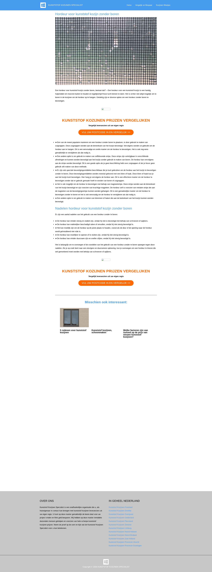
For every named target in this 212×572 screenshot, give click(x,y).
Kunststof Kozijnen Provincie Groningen (125, 546)
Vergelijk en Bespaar (143, 5)
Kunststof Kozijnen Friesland (120, 507)
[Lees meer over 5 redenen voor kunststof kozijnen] (74, 318)
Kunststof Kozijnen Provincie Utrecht (124, 542)
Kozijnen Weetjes (163, 5)
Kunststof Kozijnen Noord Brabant (123, 535)
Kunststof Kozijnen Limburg (120, 528)
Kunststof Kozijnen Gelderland (121, 518)
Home (129, 5)
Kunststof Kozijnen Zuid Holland (122, 539)
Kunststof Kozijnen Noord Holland (122, 532)
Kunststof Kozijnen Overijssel (121, 514)
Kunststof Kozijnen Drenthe (120, 511)
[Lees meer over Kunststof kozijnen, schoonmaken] (106, 318)
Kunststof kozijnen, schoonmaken (102, 331)
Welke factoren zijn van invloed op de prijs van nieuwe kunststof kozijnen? (135, 333)
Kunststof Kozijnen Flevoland (121, 521)
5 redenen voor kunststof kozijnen (73, 331)
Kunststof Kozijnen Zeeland (120, 525)
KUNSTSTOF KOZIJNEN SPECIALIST (65, 5)
